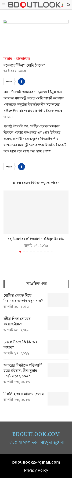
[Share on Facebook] (21, 81)
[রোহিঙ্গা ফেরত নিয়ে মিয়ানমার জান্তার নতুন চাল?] (58, 300)
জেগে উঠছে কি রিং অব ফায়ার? (20, 345)
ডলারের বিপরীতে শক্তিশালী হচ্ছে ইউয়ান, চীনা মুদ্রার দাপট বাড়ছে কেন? (22, 371)
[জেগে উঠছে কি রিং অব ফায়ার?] (58, 347)
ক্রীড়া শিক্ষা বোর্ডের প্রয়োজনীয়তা (16, 321)
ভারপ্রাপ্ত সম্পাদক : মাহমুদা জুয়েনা (36, 442)
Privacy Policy (36, 470)
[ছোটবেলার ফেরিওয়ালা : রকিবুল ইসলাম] (36, 212)
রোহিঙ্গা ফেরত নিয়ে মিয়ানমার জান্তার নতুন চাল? (23, 298)
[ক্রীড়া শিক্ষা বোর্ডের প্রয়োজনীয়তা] (58, 323)
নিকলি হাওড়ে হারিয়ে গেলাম (23, 394)
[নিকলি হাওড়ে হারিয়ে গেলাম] (58, 399)
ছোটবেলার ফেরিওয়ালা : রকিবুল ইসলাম (36, 239)
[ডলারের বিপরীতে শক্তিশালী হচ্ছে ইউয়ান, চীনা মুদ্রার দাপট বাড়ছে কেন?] (58, 370)
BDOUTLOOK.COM (36, 434)
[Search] (68, 4)
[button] (6, 221)
